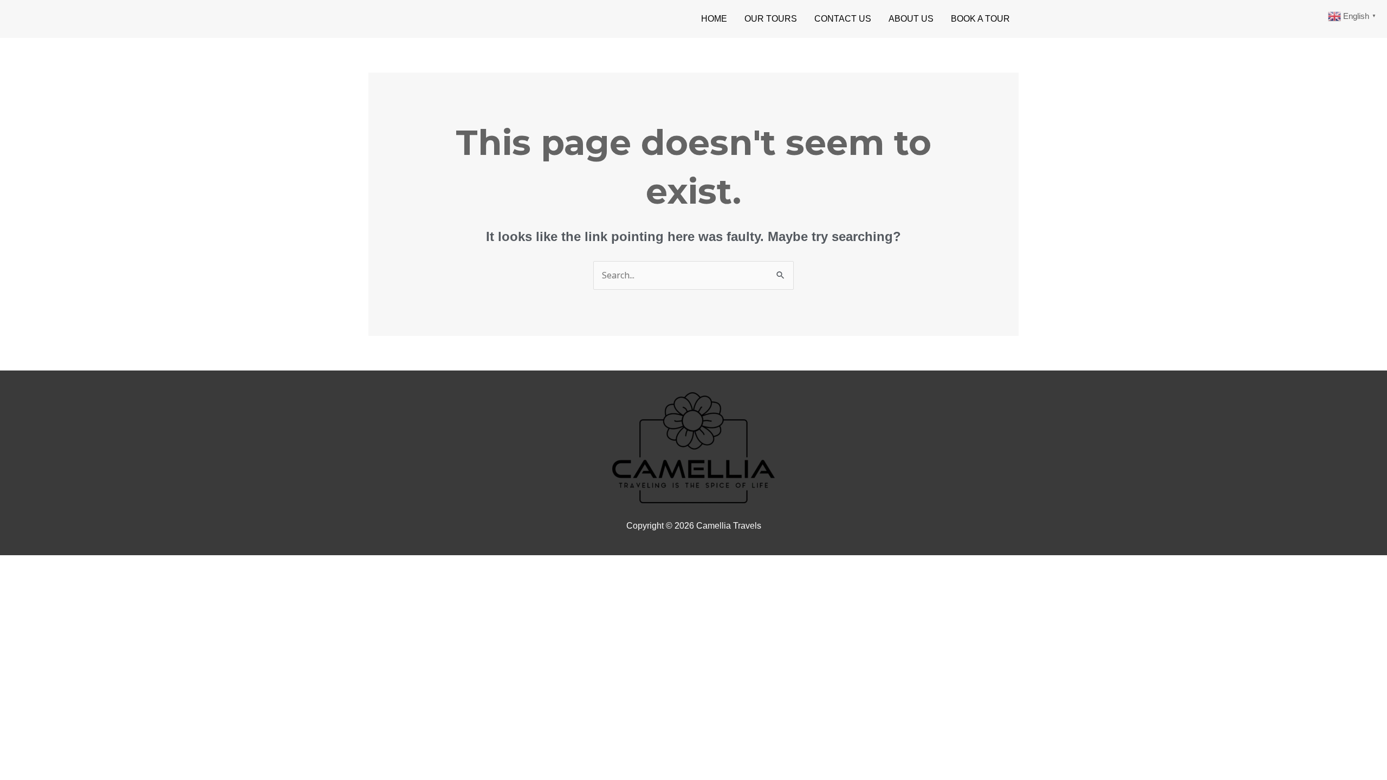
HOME (714, 18)
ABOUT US (911, 18)
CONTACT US (842, 18)
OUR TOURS (770, 18)
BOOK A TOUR (980, 18)
